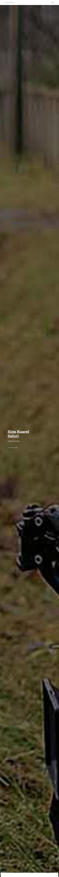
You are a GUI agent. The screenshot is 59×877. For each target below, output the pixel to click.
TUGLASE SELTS (9, 2)
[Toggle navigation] (52, 2)
